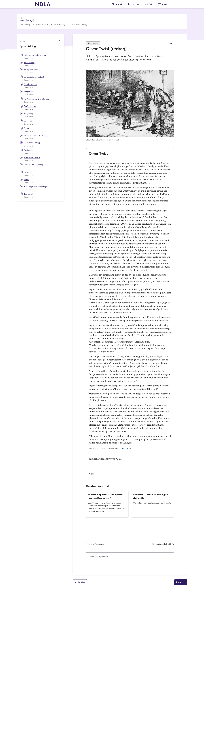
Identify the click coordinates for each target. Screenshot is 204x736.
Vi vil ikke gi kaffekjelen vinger (35, 186)
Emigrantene (29, 91)
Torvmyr (27, 172)
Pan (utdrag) (29, 150)
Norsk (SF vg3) (27, 20)
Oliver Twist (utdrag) (32, 143)
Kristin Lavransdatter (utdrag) (35, 135)
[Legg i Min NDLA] (171, 43)
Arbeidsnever (29, 62)
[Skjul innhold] (58, 40)
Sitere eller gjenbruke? (99, 557)
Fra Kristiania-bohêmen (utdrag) (36, 99)
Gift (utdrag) (28, 113)
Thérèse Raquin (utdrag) (33, 164)
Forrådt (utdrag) (30, 106)
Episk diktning (59, 24)
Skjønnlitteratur (42, 24)
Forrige (81, 582)
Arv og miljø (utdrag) (32, 69)
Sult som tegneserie (32, 157)
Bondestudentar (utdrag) (34, 77)
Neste (178, 582)
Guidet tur (28, 121)
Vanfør (26, 179)
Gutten (26, 128)
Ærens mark (28, 194)
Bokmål (119, 4)
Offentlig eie (126, 448)
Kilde (93, 473)
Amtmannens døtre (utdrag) (35, 55)
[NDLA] (42, 4)
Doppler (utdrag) (30, 84)
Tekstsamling (25, 24)
